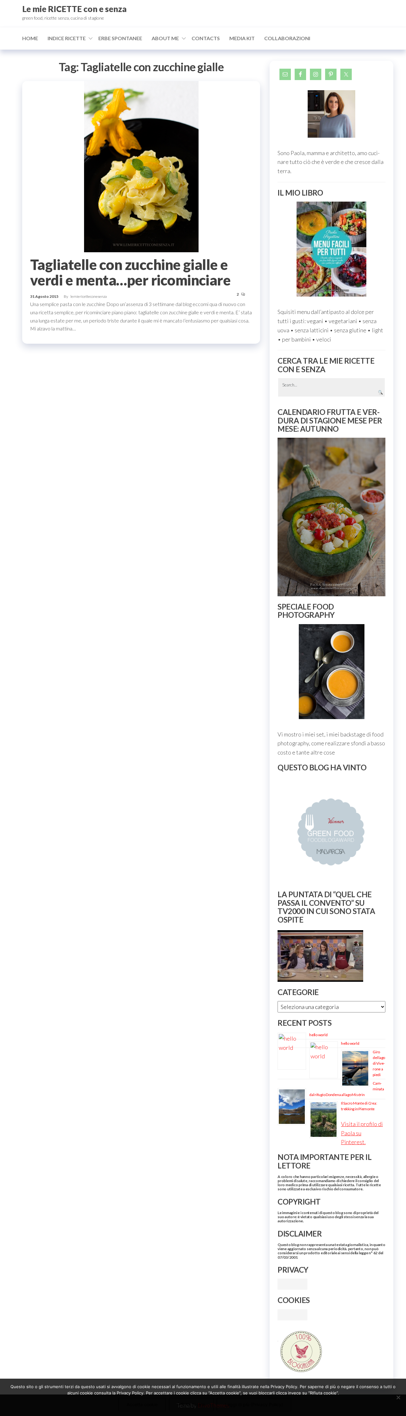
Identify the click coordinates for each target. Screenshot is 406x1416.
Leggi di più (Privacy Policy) (254, 1404)
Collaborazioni (287, 38)
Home (30, 38)
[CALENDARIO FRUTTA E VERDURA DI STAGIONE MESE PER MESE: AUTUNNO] (331, 517)
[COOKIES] (292, 1314)
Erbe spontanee (120, 38)
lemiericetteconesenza (88, 296)
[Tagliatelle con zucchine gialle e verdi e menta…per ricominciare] (141, 165)
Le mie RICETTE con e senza (74, 9)
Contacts (206, 38)
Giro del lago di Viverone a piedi (379, 1063)
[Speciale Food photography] (331, 671)
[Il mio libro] (331, 249)
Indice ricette (67, 38)
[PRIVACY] (292, 1283)
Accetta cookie (142, 1404)
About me (165, 38)
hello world (318, 1034)
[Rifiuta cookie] (398, 1397)
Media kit (242, 38)
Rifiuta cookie (191, 1404)
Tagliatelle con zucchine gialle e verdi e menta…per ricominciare (130, 272)
